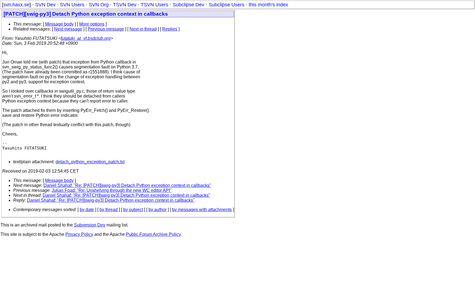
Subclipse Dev (188, 4)
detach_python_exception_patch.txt (90, 161)
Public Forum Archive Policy (153, 234)
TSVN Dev (124, 4)
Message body (59, 24)
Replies (169, 29)
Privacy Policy (79, 234)
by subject (133, 209)
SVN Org (99, 4)
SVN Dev (45, 4)
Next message (68, 29)
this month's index (268, 4)
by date (87, 209)
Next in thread (143, 29)
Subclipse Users (226, 4)
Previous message (106, 29)
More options (91, 24)
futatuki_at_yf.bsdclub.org (86, 38)
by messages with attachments (202, 209)
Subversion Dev (89, 225)
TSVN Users (154, 4)
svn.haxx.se (16, 4)
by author (157, 209)
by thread (109, 209)
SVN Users (72, 4)
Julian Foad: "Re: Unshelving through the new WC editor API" (112, 190)
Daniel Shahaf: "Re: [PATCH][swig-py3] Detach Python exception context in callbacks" (127, 185)
